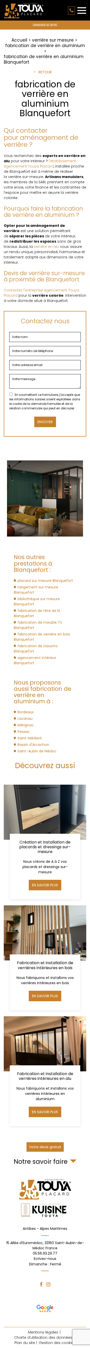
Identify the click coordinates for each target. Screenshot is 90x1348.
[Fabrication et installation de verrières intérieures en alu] (45, 1071)
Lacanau (25, 718)
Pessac (24, 731)
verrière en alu (46, 246)
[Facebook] (41, 1284)
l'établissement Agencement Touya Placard (40, 163)
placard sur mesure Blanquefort (45, 580)
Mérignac (26, 725)
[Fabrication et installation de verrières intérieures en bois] (45, 957)
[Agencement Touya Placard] (24, 11)
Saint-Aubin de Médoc (37, 751)
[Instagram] (48, 1284)
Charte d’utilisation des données (43, 1337)
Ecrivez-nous (45, 1261)
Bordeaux (26, 712)
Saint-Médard (30, 738)
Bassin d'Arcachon (33, 744)
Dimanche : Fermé (45, 1264)
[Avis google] (45, 1307)
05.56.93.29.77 (71, 11)
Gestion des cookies (57, 1342)
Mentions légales (43, 1332)
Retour (45, 72)
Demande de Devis (45, 25)
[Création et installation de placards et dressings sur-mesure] (45, 842)
